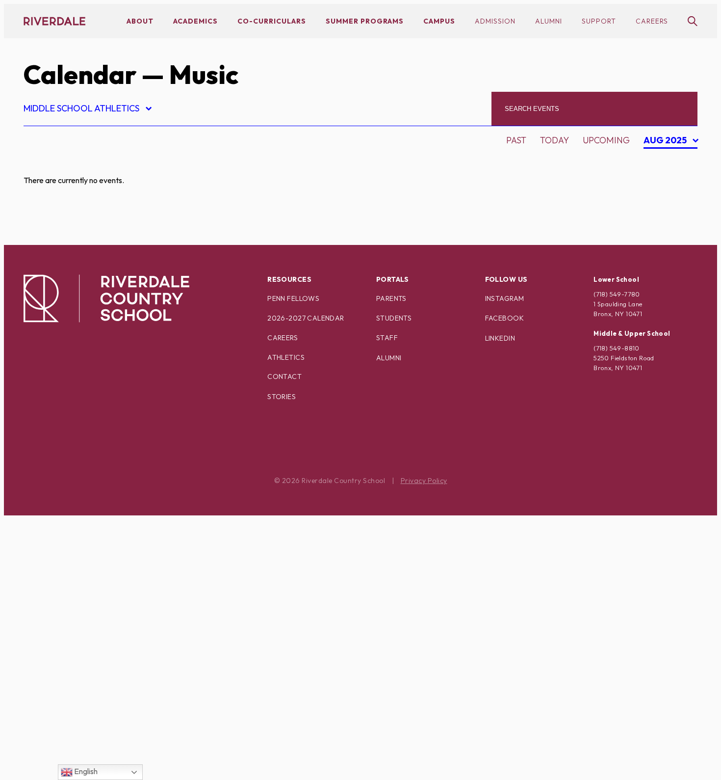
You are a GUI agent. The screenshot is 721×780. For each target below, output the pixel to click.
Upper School (65, 713)
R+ (37, 610)
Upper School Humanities (92, 747)
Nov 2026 (668, 195)
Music (45, 524)
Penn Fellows (293, 298)
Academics (195, 21)
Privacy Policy (424, 480)
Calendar (80, 74)
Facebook (504, 318)
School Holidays (72, 644)
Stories (281, 396)
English (85, 771)
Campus (439, 21)
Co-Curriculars (271, 21)
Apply (45, 215)
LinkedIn (500, 338)
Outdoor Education (80, 559)
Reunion (51, 627)
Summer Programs (365, 21)
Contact (284, 376)
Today (554, 140)
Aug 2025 (666, 141)
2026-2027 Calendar (305, 318)
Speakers (53, 662)
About (140, 21)
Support (599, 21)
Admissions (58, 163)
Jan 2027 (666, 230)
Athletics (286, 357)
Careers (652, 21)
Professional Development (98, 593)
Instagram (504, 298)
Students (394, 318)
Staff (387, 337)
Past (516, 140)
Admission (495, 21)
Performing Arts (72, 576)
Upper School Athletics (88, 730)
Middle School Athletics (87, 110)
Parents (391, 298)
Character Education (83, 232)
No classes (57, 541)
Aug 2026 (668, 161)
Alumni (548, 21)
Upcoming (606, 140)
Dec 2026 (667, 212)
